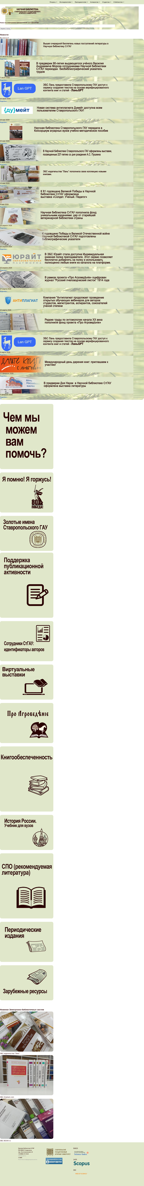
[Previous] (0, 399)
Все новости (4, 38)
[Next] (1, 399)
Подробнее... (4, 59)
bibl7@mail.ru (22, 1155)
